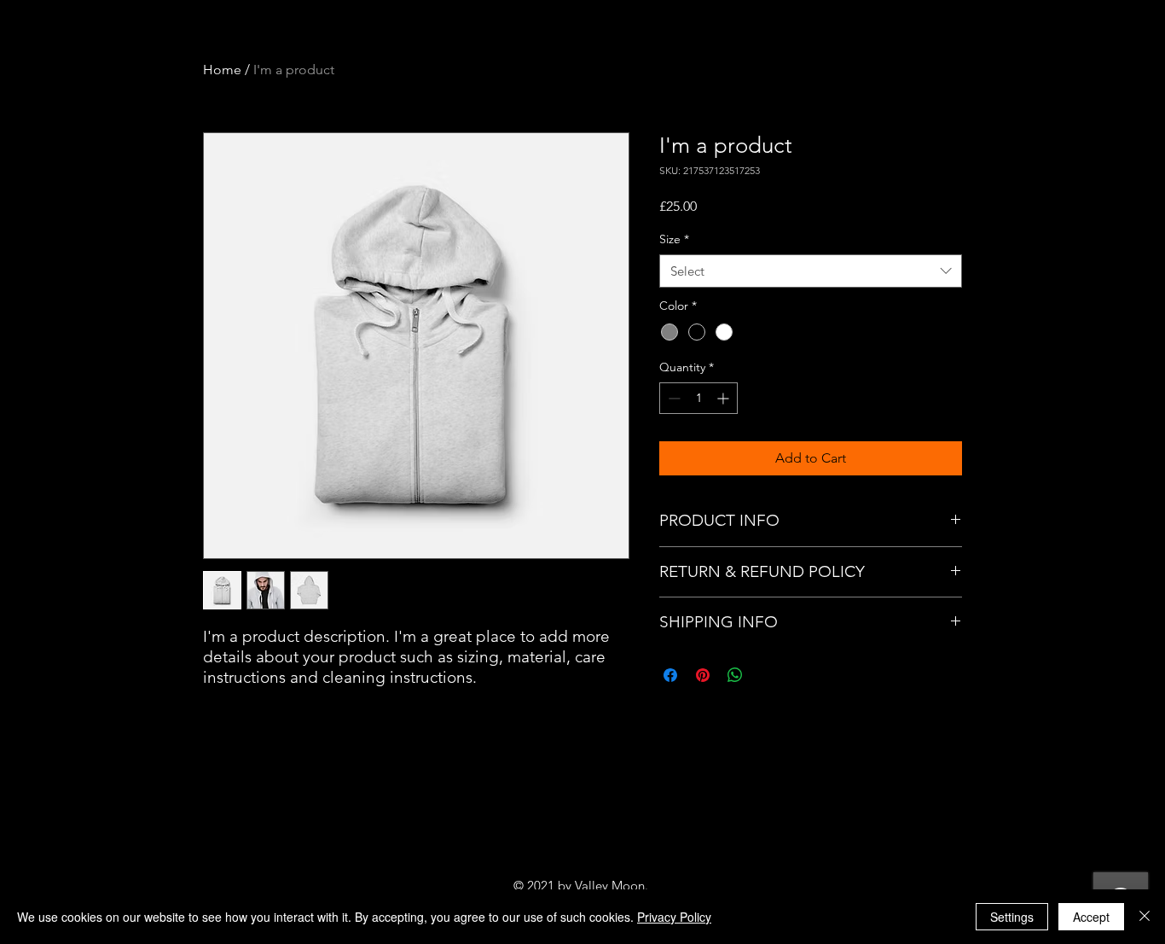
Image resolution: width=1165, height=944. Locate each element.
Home (222, 69)
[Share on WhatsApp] (735, 675)
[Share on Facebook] (670, 675)
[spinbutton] (698, 398)
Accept (1091, 916)
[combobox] (810, 271)
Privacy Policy (674, 916)
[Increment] (724, 398)
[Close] (1144, 916)
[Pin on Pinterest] (703, 675)
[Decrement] (672, 398)
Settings (1012, 916)
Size (674, 239)
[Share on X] (767, 675)
